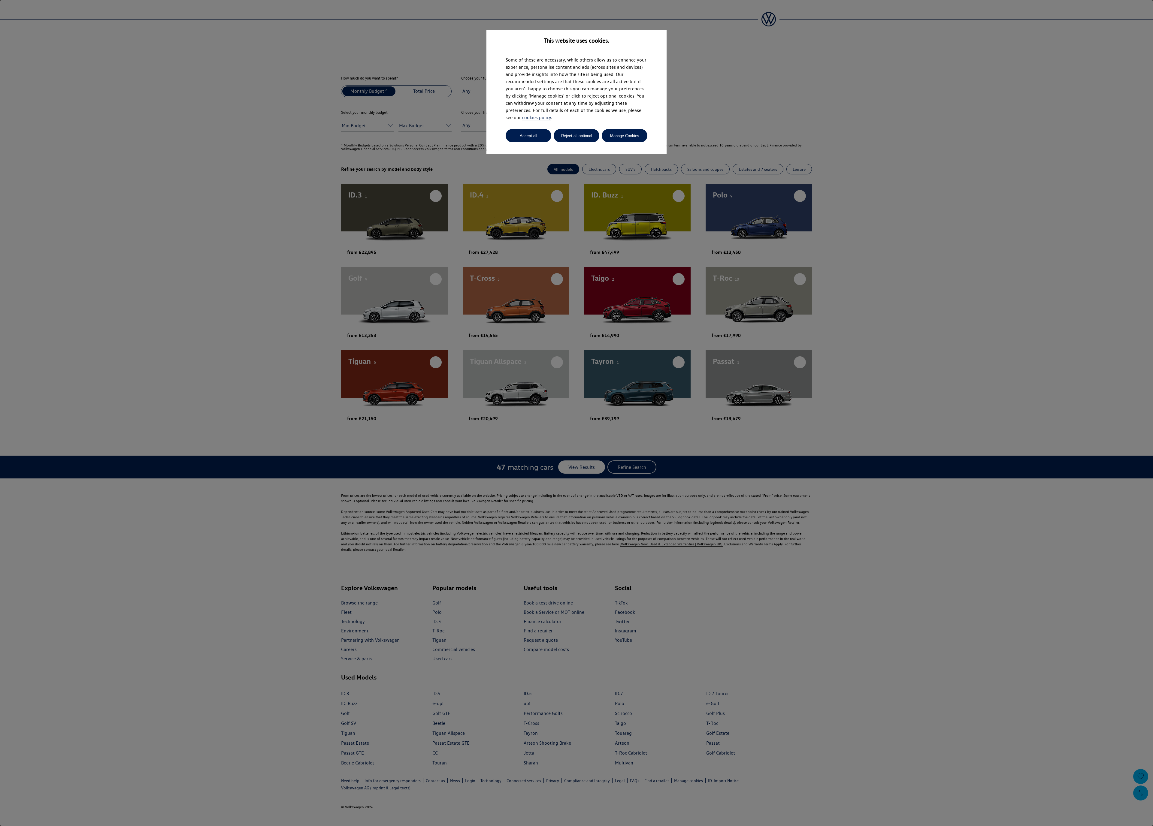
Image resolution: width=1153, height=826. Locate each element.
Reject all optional (576, 136)
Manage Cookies (624, 136)
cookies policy (536, 117)
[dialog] (576, 413)
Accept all (528, 136)
